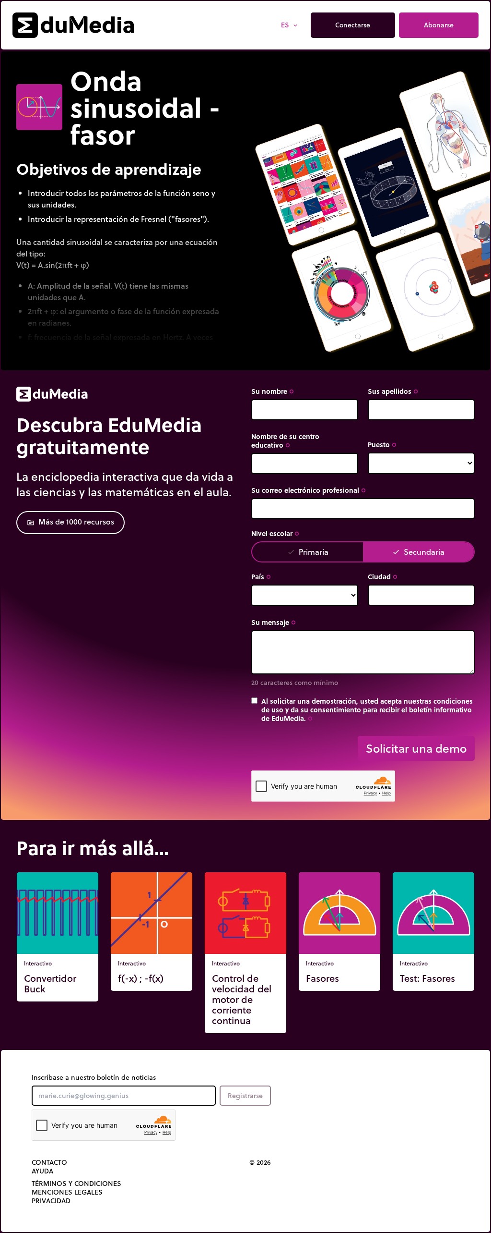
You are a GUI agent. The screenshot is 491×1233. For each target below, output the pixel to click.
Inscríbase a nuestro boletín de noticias (94, 1077)
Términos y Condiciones (76, 1183)
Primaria (307, 551)
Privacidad (51, 1201)
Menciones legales (67, 1192)
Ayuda (42, 1171)
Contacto (49, 1162)
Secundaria (418, 551)
